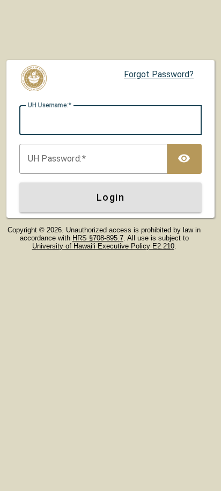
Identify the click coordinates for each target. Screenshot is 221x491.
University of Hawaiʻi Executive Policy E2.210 (103, 246)
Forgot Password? (159, 74)
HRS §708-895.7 (97, 238)
